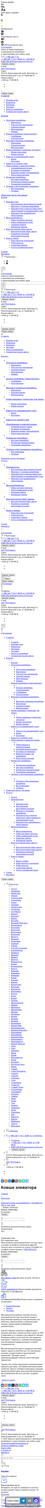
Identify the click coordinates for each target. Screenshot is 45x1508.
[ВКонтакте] (2, 1181)
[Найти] (3, 286)
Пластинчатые (17, 138)
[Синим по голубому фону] (1, 21)
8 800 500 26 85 (30, 1249)
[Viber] (16, 1181)
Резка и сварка (12, 238)
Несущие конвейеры (19, 179)
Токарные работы (18, 225)
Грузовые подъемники (20, 170)
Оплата (9, 1308)
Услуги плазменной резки (22, 247)
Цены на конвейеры (14, 109)
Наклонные (16, 122)
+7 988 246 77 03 (12, 57)
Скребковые (16, 136)
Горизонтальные (18, 127)
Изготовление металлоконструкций (26, 204)
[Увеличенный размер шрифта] (3, 10)
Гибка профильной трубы (22, 222)
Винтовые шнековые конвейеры (20, 141)
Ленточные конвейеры (16, 120)
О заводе (5, 96)
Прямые (14, 132)
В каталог (5, 1494)
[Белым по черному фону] (1, 18)
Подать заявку (7, 93)
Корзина (5, 1471)
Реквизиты (10, 102)
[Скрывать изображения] (2, 34)
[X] (13, 1181)
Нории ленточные (18, 152)
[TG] (23, 1503)
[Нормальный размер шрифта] (2, 7)
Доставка (10, 107)
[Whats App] (7, 263)
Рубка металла (17, 243)
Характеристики (13, 1306)
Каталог (4, 116)
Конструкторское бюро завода (19, 229)
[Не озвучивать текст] (2, 43)
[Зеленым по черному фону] (1, 26)
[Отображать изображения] (2, 31)
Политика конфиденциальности (14, 1443)
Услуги (4, 197)
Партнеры (10, 105)
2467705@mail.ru (8, 69)
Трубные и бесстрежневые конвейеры (22, 186)
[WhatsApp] (20, 1181)
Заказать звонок (8, 64)
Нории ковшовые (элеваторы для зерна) (23, 150)
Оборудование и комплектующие (20, 166)
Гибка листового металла (21, 220)
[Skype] (23, 1181)
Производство (12, 100)
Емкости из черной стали (17, 163)
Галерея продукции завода (17, 111)
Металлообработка (14, 218)
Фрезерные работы (19, 227)
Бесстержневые (17, 189)
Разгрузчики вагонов (20, 175)
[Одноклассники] (6, 1181)
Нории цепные (17, 154)
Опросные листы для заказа (14, 195)
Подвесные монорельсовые (22, 182)
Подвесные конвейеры (16, 177)
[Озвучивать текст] (2, 40)
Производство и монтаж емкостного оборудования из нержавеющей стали (27, 210)
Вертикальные (17, 147)
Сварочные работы (19, 245)
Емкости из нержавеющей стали (20, 157)
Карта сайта (6, 1448)
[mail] (29, 1501)
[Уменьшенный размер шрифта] (2, 4)
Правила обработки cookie (12, 1446)
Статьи (4, 252)
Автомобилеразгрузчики (21, 168)
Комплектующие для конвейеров (25, 173)
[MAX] (36, 1503)
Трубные (14, 191)
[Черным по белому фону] (1, 15)
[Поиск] (3, 268)
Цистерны (15, 161)
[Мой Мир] (9, 1181)
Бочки (13, 159)
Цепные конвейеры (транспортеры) (21, 134)
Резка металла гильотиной (22, 240)
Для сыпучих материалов (22, 125)
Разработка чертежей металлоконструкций (20, 235)
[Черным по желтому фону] (1, 24)
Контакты (5, 254)
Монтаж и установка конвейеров (25, 206)
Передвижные (17, 129)
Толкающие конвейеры (21, 184)
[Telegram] (7, 261)
